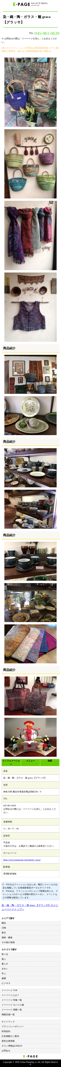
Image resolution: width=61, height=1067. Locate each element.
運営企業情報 (8, 1041)
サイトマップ (8, 1022)
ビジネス (6, 983)
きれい (5, 969)
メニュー (30, 761)
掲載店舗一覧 (8, 1014)
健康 (4, 978)
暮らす (5, 964)
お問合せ (6, 1051)
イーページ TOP (9, 990)
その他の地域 (8, 942)
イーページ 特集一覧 (12, 1000)
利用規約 (6, 1031)
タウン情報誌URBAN (12, 1046)
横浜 (4, 923)
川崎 (4, 928)
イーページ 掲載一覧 (12, 1010)
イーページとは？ (10, 995)
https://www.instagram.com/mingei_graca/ (22, 860)
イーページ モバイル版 (13, 1005)
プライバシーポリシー (12, 1026)
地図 (50, 761)
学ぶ (4, 973)
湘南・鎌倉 (7, 937)
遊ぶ (4, 959)
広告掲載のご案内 (10, 1036)
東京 (4, 933)
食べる (5, 954)
